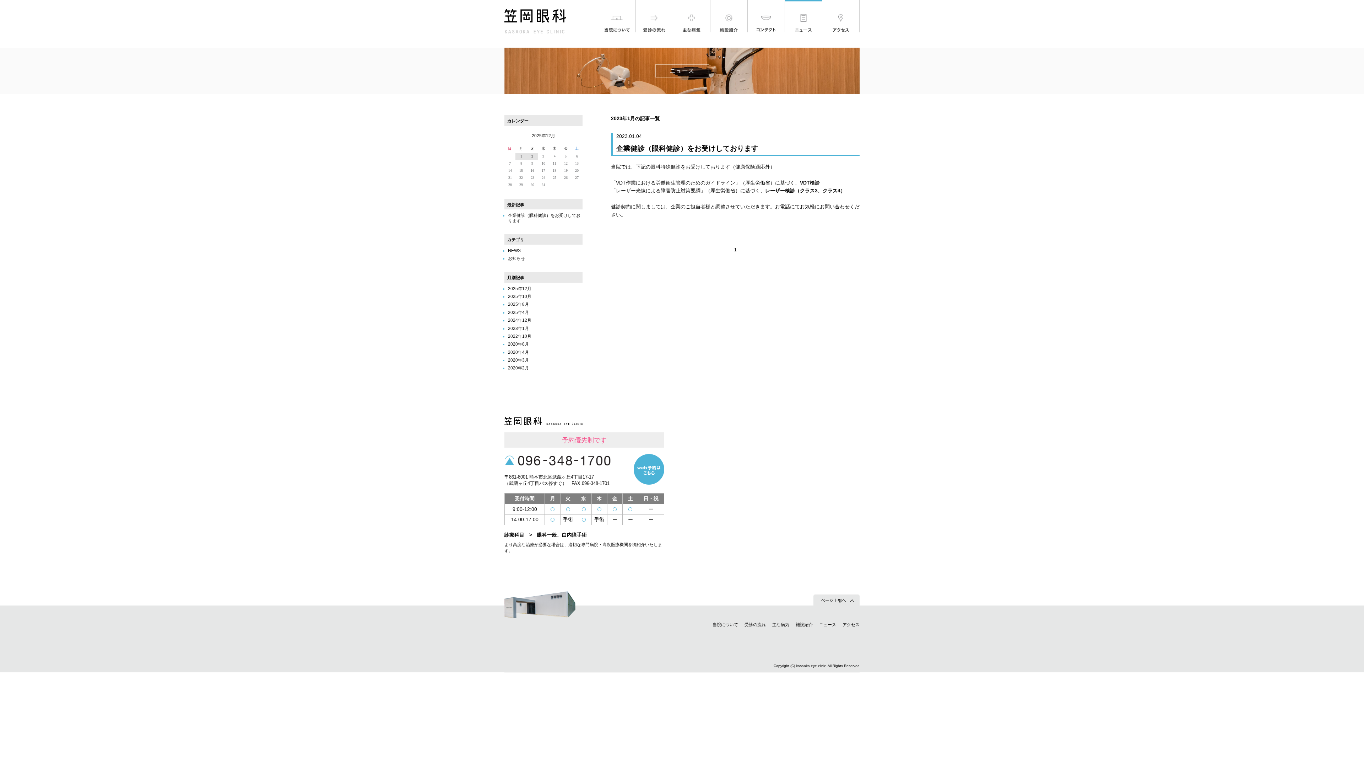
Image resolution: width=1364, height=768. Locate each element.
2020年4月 (518, 352)
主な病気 (780, 624)
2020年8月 (518, 344)
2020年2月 (518, 368)
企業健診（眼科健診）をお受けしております (687, 148)
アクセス (851, 624)
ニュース (827, 624)
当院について (725, 624)
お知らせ (516, 258)
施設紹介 (804, 624)
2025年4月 (518, 312)
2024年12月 (519, 320)
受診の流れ (755, 624)
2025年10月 (519, 296)
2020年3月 (518, 360)
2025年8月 (518, 304)
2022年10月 (519, 336)
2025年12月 (519, 288)
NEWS (514, 250)
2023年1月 (518, 328)
